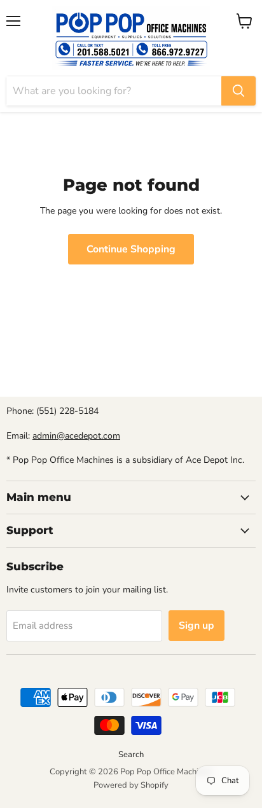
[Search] (238, 91)
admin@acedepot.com (76, 436)
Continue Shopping (131, 249)
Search (131, 754)
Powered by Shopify (131, 785)
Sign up (196, 626)
